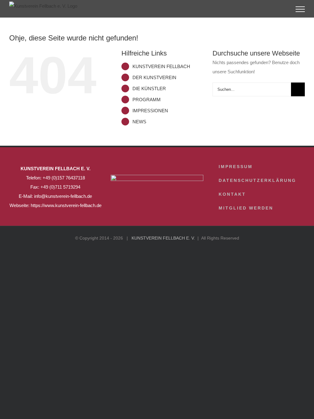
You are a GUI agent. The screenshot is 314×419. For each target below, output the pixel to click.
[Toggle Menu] (300, 9)
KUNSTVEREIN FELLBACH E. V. (163, 238)
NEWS (139, 121)
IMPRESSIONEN (150, 110)
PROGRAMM (146, 99)
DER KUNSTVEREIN (154, 77)
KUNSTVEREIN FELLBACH (161, 66)
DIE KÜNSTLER (149, 88)
